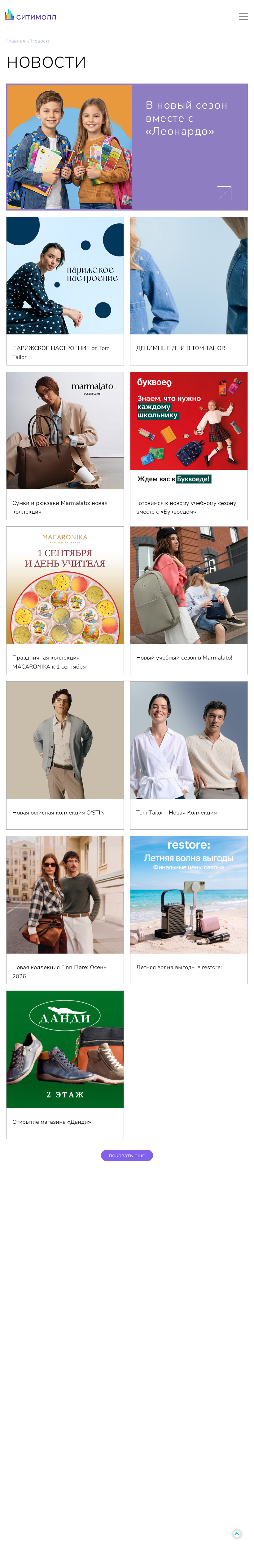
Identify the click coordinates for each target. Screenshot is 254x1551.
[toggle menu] (243, 16)
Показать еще (127, 1155)
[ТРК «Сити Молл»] (30, 16)
